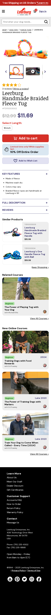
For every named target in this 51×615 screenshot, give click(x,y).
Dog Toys (13, 30)
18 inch (7, 127)
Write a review (20, 88)
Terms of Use (33, 570)
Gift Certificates (15, 489)
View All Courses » (39, 318)
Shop (4, 30)
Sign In (42, 11)
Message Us (13, 522)
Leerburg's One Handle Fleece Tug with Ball (35, 254)
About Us (12, 477)
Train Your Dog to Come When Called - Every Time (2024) (21, 444)
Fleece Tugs (25, 30)
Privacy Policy (19, 570)
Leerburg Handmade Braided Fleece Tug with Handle (35, 231)
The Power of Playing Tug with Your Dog (22, 308)
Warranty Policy (15, 512)
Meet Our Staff (14, 481)
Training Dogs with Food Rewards (18, 362)
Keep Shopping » (40, 267)
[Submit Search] (46, 22)
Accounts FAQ (14, 500)
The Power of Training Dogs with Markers (23, 403)
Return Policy (13, 508)
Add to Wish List (28, 160)
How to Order (14, 504)
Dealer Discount (15, 485)
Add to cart (28, 138)
